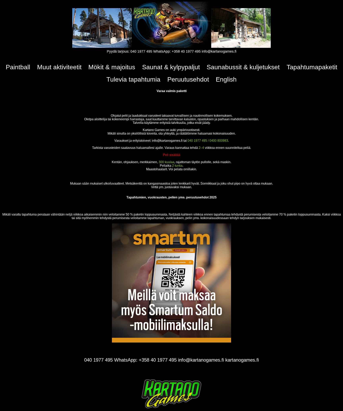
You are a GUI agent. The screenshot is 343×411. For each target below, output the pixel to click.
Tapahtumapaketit (312, 67)
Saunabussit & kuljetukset (243, 67)
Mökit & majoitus (111, 67)
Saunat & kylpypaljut (171, 67)
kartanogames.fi (242, 360)
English (226, 79)
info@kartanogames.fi (219, 51)
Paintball (18, 67)
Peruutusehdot (188, 79)
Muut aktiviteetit (59, 67)
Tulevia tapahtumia (133, 79)
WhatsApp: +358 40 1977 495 (177, 51)
